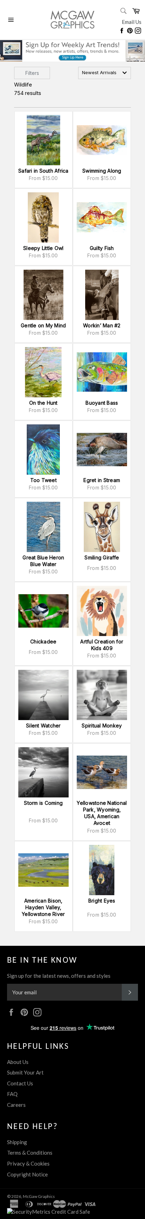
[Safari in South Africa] (43, 140)
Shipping (17, 1142)
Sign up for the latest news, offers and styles (59, 976)
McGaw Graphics (39, 1196)
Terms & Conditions (29, 1152)
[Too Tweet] (43, 449)
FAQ (12, 1094)
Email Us (131, 22)
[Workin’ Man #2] (102, 295)
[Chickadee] (43, 611)
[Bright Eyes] (102, 870)
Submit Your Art (25, 1072)
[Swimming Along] (102, 140)
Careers (16, 1105)
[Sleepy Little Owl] (43, 217)
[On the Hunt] (43, 372)
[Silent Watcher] (43, 695)
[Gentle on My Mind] (43, 295)
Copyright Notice (27, 1174)
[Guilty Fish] (102, 217)
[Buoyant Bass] (102, 372)
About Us (18, 1062)
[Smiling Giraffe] (102, 527)
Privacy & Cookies (28, 1163)
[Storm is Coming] (43, 772)
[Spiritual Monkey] (102, 695)
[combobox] (104, 73)
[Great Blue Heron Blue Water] (43, 527)
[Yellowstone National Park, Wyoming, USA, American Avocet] (102, 772)
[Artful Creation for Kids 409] (102, 611)
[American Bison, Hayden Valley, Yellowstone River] (43, 870)
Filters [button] (32, 73)
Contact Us (20, 1083)
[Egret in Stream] (102, 449)
